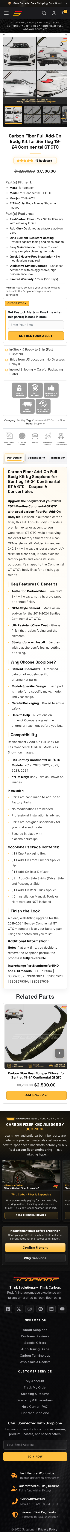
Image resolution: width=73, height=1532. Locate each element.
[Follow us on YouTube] (62, 1309)
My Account (35, 1381)
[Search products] (44, 13)
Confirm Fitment (35, 1247)
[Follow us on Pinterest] (40, 1309)
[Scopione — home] (17, 13)
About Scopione (35, 1330)
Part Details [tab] (14, 457)
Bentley (43, 22)
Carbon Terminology (35, 1355)
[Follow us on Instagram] (29, 1309)
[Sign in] (54, 13)
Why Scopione (35, 1258)
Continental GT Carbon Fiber (49, 420)
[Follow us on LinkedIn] (51, 1309)
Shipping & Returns (35, 1394)
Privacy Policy (47, 1529)
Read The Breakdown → (31, 1215)
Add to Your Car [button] (36, 1095)
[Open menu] (6, 13)
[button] (60, 43)
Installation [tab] (58, 457)
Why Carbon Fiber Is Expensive (31, 1194)
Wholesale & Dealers (35, 1362)
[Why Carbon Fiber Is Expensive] (31, 1175)
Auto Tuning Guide (35, 1349)
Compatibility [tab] (36, 457)
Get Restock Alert (36, 336)
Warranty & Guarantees (35, 1400)
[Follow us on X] (19, 1309)
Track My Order (35, 1387)
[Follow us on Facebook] (8, 1309)
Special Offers (35, 1343)
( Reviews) (43, 160)
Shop (30, 22)
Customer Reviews (35, 1336)
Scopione (18, 22)
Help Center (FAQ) (35, 1406)
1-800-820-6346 (32, 1499)
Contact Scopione (35, 1413)
